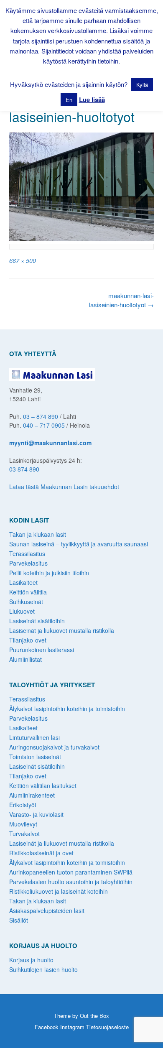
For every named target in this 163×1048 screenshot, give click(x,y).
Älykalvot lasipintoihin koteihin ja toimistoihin (67, 708)
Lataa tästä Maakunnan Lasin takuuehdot (64, 486)
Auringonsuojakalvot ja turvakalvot (54, 747)
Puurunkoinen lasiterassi (41, 649)
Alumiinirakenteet (32, 795)
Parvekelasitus (28, 563)
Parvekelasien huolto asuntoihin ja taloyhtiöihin (70, 881)
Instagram (72, 1027)
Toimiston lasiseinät (35, 756)
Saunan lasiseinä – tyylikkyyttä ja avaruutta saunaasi (78, 544)
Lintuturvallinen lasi (34, 737)
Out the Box (94, 1016)
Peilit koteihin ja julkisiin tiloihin (49, 573)
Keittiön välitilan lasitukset (42, 785)
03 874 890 (24, 469)
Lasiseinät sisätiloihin (37, 621)
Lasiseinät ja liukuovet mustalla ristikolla (61, 630)
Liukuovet (22, 611)
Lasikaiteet (23, 582)
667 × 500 (22, 260)
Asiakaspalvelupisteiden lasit (46, 910)
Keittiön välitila (28, 592)
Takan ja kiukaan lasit (37, 534)
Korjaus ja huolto (31, 960)
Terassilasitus (27, 553)
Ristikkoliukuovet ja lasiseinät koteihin (58, 891)
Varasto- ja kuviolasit (36, 814)
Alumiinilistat (25, 659)
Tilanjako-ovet (27, 640)
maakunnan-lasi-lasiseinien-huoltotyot (121, 300)
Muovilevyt (23, 824)
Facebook (47, 1027)
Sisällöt (18, 920)
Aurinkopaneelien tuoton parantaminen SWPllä (70, 872)
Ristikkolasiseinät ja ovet (41, 853)
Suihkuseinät (26, 601)
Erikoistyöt (22, 805)
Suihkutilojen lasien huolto (43, 969)
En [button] (69, 100)
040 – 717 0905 (44, 425)
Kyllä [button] (142, 85)
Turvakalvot (24, 833)
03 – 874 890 (40, 416)
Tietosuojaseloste (107, 1027)
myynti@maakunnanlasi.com (50, 443)
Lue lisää (92, 99)
